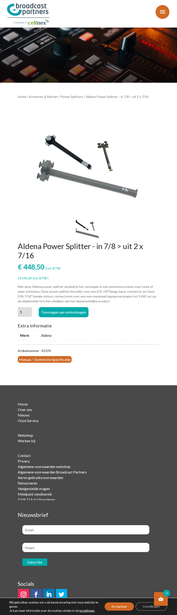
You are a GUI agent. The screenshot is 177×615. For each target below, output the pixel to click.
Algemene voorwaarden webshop (44, 466)
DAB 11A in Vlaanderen (36, 499)
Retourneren (27, 483)
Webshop (25, 435)
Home (22, 97)
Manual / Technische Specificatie (45, 359)
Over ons (25, 409)
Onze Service (28, 420)
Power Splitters (72, 97)
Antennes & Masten (43, 97)
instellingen (87, 610)
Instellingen (151, 606)
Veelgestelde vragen (34, 488)
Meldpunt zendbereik (35, 494)
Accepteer (119, 606)
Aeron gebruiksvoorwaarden (40, 477)
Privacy (24, 461)
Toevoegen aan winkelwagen (63, 312)
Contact (24, 455)
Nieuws (24, 415)
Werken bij (26, 441)
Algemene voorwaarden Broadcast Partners (52, 472)
